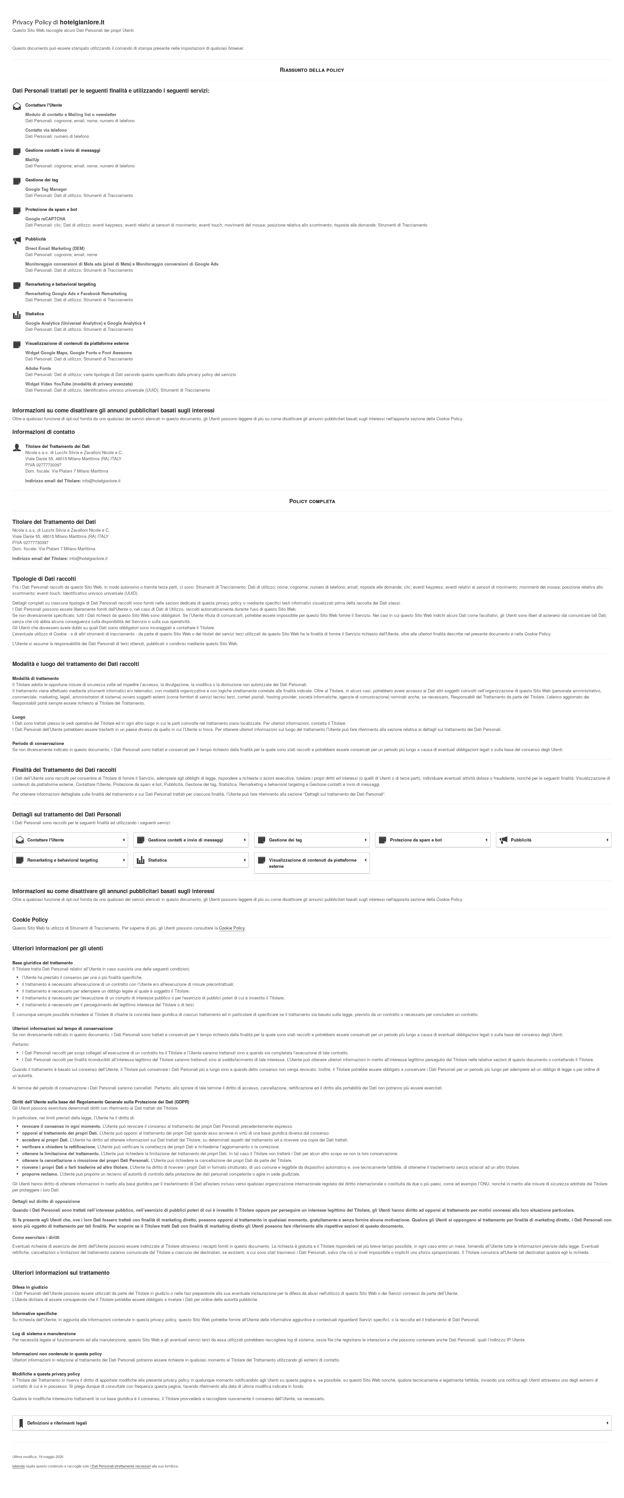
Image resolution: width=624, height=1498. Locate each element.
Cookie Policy (232, 928)
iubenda (18, 1465)
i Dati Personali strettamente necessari (120, 1465)
